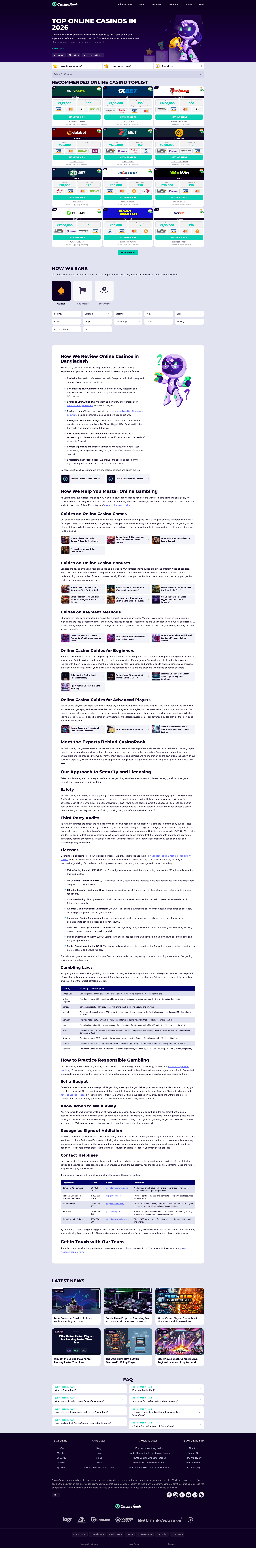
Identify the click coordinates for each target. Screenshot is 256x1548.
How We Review (193, 1457)
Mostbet (61, 1453)
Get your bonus (77, 117)
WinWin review (179, 201)
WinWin (61, 1462)
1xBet (61, 1448)
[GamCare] (100, 1519)
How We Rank (193, 1462)
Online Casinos (124, 4)
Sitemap (172, 1544)
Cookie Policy (133, 1544)
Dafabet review (77, 161)
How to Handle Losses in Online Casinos (149, 1467)
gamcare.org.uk (113, 1211)
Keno (99, 1453)
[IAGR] (67, 1519)
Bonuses (156, 4)
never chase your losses (73, 1094)
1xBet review (128, 121)
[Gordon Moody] (124, 1519)
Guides (188, 4)
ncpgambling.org (113, 1196)
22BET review (128, 161)
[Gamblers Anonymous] (81, 1519)
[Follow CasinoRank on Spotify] (195, 1494)
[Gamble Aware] (160, 1519)
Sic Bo (99, 1457)
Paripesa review (179, 241)
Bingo (99, 1448)
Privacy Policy (193, 1467)
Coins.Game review (179, 161)
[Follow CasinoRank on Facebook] (169, 1494)
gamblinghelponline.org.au (118, 1219)
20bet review (76, 201)
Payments (173, 4)
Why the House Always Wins (149, 1448)
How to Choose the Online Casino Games (149, 1453)
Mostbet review (128, 201)
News (201, 4)
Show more (126, 252)
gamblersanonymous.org (117, 1188)
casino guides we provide (117, 505)
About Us (193, 1448)
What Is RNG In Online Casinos (148, 1462)
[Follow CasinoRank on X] (182, 1494)
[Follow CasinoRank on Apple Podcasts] (201, 1494)
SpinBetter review (77, 121)
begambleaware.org (115, 1203)
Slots (99, 1462)
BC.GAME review (76, 241)
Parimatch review (128, 241)
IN (55, 1494)
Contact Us (193, 1453)
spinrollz (61, 1467)
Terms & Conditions (89, 1544)
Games (142, 4)
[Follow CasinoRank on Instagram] (175, 1494)
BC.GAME (61, 1457)
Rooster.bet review (179, 121)
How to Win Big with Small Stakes (149, 1457)
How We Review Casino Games (99, 1467)
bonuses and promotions (80, 405)
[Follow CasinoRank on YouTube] (188, 1494)
